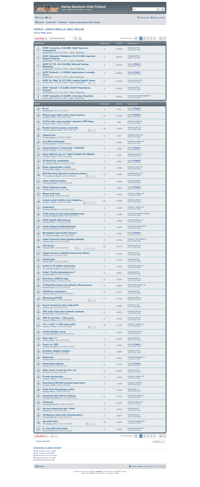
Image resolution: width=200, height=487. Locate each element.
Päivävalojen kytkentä (52, 364)
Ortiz (51, 353)
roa (51, 255)
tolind (137, 181)
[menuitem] (48, 18)
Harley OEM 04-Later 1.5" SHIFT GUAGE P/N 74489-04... (69, 154)
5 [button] (154, 38)
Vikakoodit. (47, 402)
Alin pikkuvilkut (50, 421)
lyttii (51, 111)
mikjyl (52, 189)
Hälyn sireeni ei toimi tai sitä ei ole (59, 370)
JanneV (52, 287)
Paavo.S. (56, 163)
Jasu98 (52, 385)
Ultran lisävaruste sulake (54, 187)
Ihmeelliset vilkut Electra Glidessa (58, 396)
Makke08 (53, 417)
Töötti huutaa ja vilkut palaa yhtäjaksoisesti (63, 214)
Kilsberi (52, 274)
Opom (52, 241)
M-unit (45, 108)
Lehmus (53, 281)
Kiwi (136, 272)
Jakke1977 (54, 293)
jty (135, 389)
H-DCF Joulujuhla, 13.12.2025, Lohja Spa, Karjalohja (67, 96)
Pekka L (53, 222)
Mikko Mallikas (55, 169)
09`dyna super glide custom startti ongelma (63, 115)
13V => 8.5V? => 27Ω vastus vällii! (59, 324)
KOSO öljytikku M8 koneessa (56, 220)
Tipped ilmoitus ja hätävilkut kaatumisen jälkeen (65, 253)
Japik (52, 340)
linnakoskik (54, 404)
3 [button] (147, 38)
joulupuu (53, 137)
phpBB (98, 471)
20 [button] (161, 38)
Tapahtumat (79, 52)
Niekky (52, 391)
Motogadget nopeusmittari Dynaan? (59, 233)
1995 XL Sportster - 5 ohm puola (58, 318)
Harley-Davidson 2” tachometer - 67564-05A (63, 148)
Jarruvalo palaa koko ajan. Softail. (58, 408)
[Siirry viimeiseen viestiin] (139, 48)
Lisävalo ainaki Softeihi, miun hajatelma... (62, 200)
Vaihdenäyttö (48, 259)
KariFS (52, 359)
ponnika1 (138, 395)
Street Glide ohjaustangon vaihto (58, 389)
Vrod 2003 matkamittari (53, 141)
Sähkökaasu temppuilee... (55, 291)
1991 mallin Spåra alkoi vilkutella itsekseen (63, 311)
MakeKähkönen (56, 398)
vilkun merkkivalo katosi (54, 181)
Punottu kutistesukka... (53, 376)
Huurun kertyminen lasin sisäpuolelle (60, 305)
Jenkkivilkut (48, 207)
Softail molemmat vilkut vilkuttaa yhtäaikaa (63, 239)
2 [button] (144, 38)
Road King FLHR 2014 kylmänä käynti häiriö (63, 383)
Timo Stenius (140, 239)
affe (51, 52)
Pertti (43, 33)
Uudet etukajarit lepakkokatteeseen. (59, 226)
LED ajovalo (48, 246)
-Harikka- (138, 141)
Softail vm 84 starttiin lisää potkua (58, 266)
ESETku (53, 117)
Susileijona (139, 357)
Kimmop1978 (55, 347)
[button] (135, 38)
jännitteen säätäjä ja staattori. (56, 351)
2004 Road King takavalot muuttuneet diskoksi (64, 173)
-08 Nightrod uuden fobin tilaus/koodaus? (62, 415)
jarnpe (52, 196)
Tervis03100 (54, 229)
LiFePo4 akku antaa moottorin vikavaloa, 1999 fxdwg (67, 121)
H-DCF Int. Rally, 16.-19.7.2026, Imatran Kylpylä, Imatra (68, 80)
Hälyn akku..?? (49, 338)
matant (52, 123)
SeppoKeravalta (56, 130)
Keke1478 (53, 431)
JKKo (137, 128)
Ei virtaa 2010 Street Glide (55, 428)
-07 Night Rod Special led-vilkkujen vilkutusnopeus (67, 285)
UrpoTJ (137, 80)
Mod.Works (139, 285)
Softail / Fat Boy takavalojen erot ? (59, 272)
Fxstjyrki (56, 268)
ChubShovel (54, 209)
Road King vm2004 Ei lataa (55, 278)
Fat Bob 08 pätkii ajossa (54, 332)
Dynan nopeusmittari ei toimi (56, 167)
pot (51, 411)
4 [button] (151, 38)
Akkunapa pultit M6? (52, 298)
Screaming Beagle (141, 96)
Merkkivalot (48, 357)
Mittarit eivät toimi (51, 194)
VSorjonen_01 (55, 320)
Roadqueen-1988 (56, 216)
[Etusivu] (47, 8)
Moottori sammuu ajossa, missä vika (60, 128)
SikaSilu (56, 235)
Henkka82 (57, 176)
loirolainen (53, 183)
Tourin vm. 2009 (50, 344)
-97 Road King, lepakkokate (55, 161)
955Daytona (54, 334)
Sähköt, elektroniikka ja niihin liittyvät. (59, 29)
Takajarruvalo (48, 135)
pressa (49, 33)
